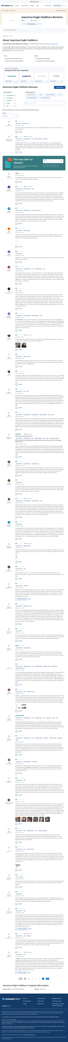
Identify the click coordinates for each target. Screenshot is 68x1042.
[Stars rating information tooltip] (38, 20)
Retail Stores (13, 10)
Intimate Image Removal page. (29, 1034)
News (37, 5)
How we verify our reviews (10, 30)
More (19, 149)
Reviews (32, 5)
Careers (25, 1003)
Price (60, 94)
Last (47, 978)
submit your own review (52, 44)
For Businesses (48, 5)
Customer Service (31, 94)
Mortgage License (56, 998)
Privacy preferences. (34, 1)
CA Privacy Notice (56, 1001)
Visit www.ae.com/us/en (16, 50)
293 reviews (33, 20)
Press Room (41, 1003)
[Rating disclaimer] (37, 20)
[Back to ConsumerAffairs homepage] (2, 10)
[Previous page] (25, 979)
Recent (5, 116)
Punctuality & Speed (32, 97)
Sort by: (4, 113)
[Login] (65, 5)
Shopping (6, 10)
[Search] (63, 5)
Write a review (31, 24)
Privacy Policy (41, 998)
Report (20, 131)
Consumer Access (10, 1016)
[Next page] (43, 979)
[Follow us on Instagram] (4, 1006)
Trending (17, 5)
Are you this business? (61, 10)
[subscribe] (61, 161)
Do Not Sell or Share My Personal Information (58, 1004)
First (21, 978)
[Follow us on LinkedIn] (9, 1006)
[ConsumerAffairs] (7, 5)
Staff (41, 94)
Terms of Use (41, 1001)
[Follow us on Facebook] (2, 1006)
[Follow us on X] (7, 1006)
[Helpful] (16, 132)
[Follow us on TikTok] (6, 1006)
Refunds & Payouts (50, 94)
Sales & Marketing (45, 97)
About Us (25, 998)
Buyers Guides (24, 5)
